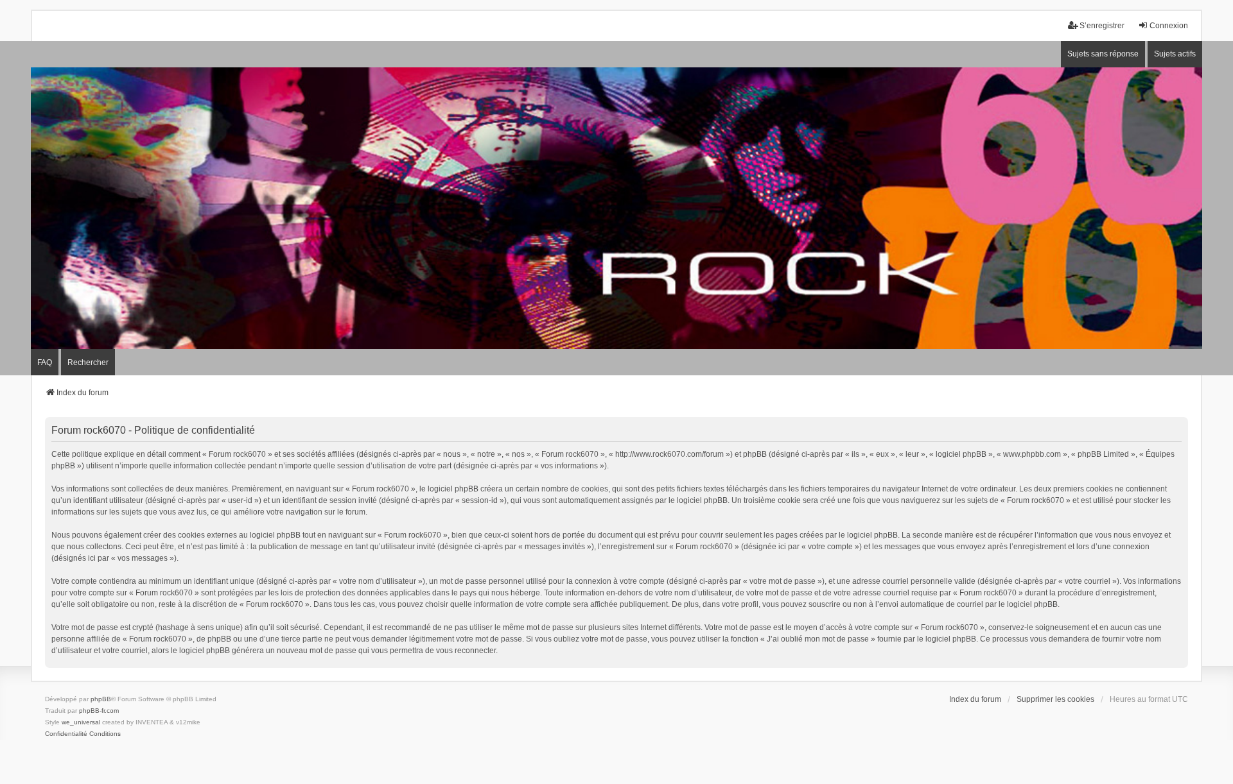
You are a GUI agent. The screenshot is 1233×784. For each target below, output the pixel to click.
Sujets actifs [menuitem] (1175, 53)
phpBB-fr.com (99, 710)
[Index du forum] (616, 208)
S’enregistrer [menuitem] (1102, 25)
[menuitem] (66, 734)
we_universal (81, 722)
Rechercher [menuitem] (88, 362)
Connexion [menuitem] (1169, 25)
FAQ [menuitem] (44, 362)
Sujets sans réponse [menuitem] (1103, 53)
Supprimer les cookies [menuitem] (1055, 699)
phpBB (101, 699)
